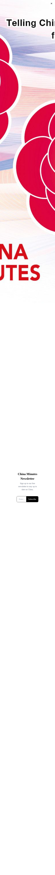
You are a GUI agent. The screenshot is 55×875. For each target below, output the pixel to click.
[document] (27, 437)
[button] (51, 3)
